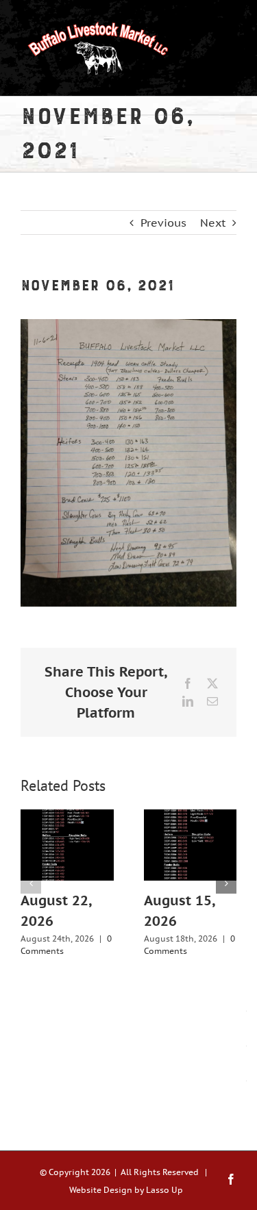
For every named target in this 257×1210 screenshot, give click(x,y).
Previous (163, 222)
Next (212, 222)
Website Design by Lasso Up (126, 1190)
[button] (31, 883)
